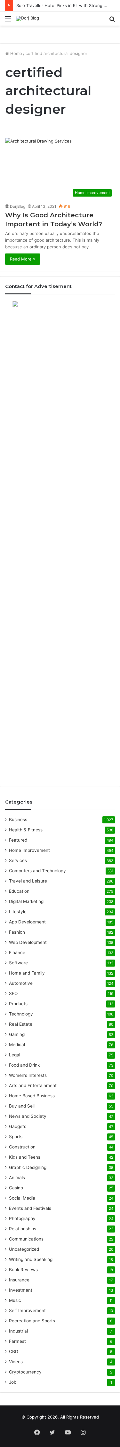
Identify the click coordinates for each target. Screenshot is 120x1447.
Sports (15, 1136)
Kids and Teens (24, 1157)
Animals (17, 1177)
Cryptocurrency (25, 1371)
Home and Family (27, 973)
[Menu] (8, 21)
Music (15, 1300)
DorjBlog (17, 206)
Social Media (22, 1198)
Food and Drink (24, 1065)
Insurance (19, 1279)
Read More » (22, 258)
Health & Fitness (26, 829)
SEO (13, 993)
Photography (22, 1218)
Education (19, 891)
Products (18, 1003)
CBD (13, 1351)
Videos (16, 1361)
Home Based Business (32, 1095)
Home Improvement (29, 850)
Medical (17, 1044)
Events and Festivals (30, 1208)
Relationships (22, 1228)
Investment (20, 1290)
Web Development (28, 942)
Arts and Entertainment (33, 1085)
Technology (21, 1013)
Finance (17, 952)
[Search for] (112, 21)
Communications (26, 1238)
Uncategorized (24, 1249)
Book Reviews (23, 1269)
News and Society (27, 1116)
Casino (16, 1187)
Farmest (17, 1341)
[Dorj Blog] (27, 18)
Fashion (17, 932)
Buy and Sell (22, 1106)
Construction (22, 1146)
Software (18, 962)
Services (18, 860)
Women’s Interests (28, 1075)
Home (15, 53)
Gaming (17, 1034)
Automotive (21, 983)
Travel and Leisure (28, 880)
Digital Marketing (26, 901)
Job (12, 1382)
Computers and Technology (37, 870)
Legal (14, 1054)
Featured (18, 840)
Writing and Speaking (30, 1259)
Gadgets (17, 1126)
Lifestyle (18, 911)
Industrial (18, 1331)
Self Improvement (27, 1310)
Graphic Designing (27, 1167)
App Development (27, 921)
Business (18, 819)
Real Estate (20, 1024)
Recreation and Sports (32, 1320)
